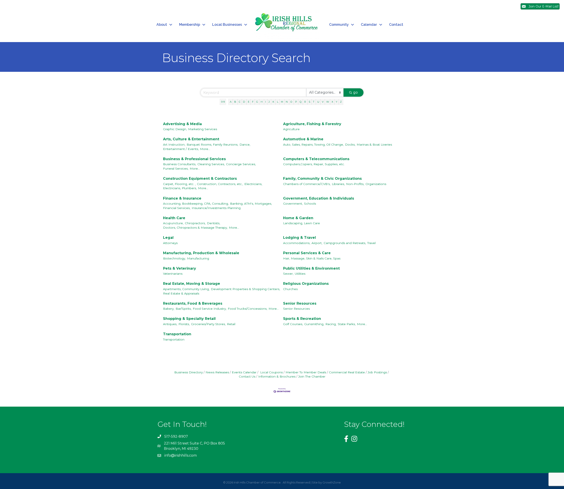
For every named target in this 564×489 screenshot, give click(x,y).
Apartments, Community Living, (186, 289)
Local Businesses (227, 24)
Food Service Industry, (209, 308)
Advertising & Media (182, 124)
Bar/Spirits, (183, 308)
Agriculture (291, 129)
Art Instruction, (174, 144)
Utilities (300, 273)
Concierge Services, (241, 164)
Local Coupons (271, 372)
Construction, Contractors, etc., (220, 184)
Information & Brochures (276, 376)
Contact (396, 24)
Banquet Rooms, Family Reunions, (212, 144)
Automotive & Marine (303, 139)
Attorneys (170, 243)
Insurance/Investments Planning (216, 208)
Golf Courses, (293, 324)
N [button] (287, 101)
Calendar (369, 24)
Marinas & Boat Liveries (374, 144)
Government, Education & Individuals (318, 198)
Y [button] (336, 101)
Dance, (244, 144)
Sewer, (288, 273)
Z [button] (341, 101)
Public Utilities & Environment (311, 268)
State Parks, (347, 324)
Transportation (177, 334)
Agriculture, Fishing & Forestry (312, 124)
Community (339, 24)
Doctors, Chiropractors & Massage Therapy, (195, 227)
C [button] (239, 101)
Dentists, (213, 223)
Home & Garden (298, 218)
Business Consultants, (179, 164)
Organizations (375, 184)
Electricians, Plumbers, (180, 188)
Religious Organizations (306, 284)
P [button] (296, 101)
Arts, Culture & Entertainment (191, 139)
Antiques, (170, 324)
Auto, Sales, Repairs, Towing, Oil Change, (313, 144)
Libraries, (338, 184)
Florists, (184, 324)
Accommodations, (296, 243)
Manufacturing (198, 258)
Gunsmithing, (314, 324)
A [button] (231, 101)
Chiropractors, (195, 223)
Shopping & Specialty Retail (189, 319)
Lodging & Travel (299, 237)
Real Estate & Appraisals (181, 293)
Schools (310, 203)
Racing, (330, 324)
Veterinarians (172, 273)
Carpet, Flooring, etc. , (179, 184)
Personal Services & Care (307, 253)
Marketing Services (202, 129)
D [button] (244, 101)
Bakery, (168, 308)
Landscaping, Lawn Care (301, 223)
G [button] (257, 101)
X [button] (332, 101)
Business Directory (188, 372)
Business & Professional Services (194, 159)
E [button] (248, 101)
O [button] (291, 101)
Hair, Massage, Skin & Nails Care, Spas (311, 258)
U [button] (318, 101)
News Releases (217, 372)
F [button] (253, 101)
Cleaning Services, (211, 164)
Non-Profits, (355, 184)
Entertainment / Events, (181, 149)
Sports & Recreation (302, 319)
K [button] (273, 101)
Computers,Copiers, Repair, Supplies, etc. (314, 164)
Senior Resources (299, 303)
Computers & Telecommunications (316, 159)
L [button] (277, 101)
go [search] (355, 92)
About (161, 24)
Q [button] (301, 101)
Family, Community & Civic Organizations (322, 178)
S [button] (309, 101)
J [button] (269, 101)
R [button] (305, 101)
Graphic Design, (175, 129)
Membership (189, 24)
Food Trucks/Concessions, (247, 308)
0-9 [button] (223, 101)
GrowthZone (332, 482)
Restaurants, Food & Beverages (192, 303)
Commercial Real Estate (347, 372)
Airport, (317, 243)
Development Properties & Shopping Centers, (245, 289)
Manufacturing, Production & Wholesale (201, 253)
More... (205, 149)
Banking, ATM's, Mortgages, (251, 203)
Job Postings (377, 372)
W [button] (327, 101)
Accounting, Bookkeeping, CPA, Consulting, (196, 203)
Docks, (350, 144)
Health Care (174, 218)
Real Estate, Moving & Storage (191, 284)
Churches (290, 289)
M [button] (282, 101)
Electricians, (253, 184)
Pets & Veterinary (179, 268)
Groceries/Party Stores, (208, 324)
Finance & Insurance (182, 198)
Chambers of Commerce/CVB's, (306, 184)
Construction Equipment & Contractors (200, 178)
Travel (371, 243)
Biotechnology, (174, 258)
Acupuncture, (173, 223)
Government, (293, 203)
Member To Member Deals (306, 372)
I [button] (265, 101)
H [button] (262, 101)
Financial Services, (176, 208)
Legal (168, 237)
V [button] (323, 101)
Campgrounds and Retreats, (345, 243)
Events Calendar (244, 372)
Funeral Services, (175, 168)
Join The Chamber (311, 376)
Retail (231, 324)
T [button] (313, 101)
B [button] (235, 101)
